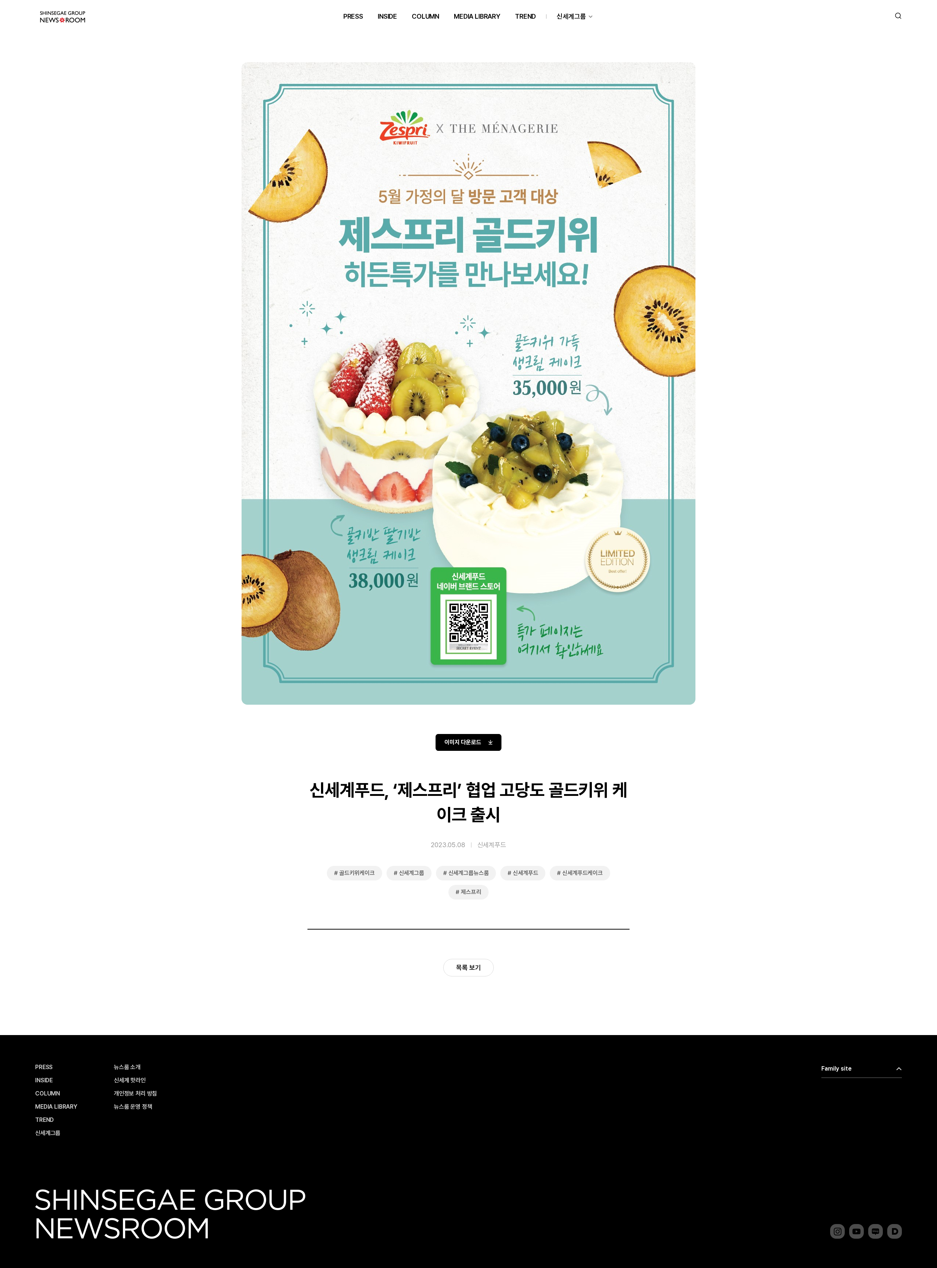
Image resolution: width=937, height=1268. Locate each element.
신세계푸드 (491, 845)
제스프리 (471, 892)
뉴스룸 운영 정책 (133, 1107)
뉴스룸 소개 (127, 1067)
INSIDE (387, 16)
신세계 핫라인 (130, 1080)
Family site (836, 1068)
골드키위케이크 (357, 873)
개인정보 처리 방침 (135, 1094)
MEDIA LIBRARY (477, 16)
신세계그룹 (571, 16)
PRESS (353, 16)
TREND (525, 16)
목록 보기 (468, 967)
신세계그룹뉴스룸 (468, 873)
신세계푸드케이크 (582, 873)
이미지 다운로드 (462, 742)
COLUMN (425, 16)
